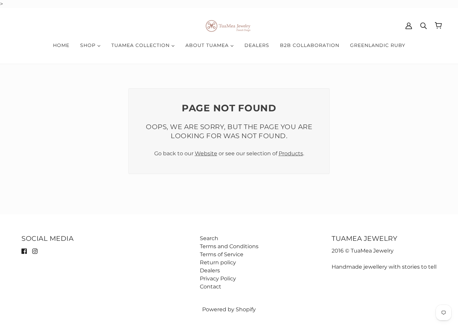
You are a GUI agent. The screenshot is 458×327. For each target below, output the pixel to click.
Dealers (210, 270)
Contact (210, 286)
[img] (24, 251)
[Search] (423, 25)
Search (209, 238)
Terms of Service (221, 254)
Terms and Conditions (229, 246)
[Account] (408, 25)
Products (291, 153)
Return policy (218, 262)
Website (206, 153)
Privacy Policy (218, 278)
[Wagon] (438, 25)
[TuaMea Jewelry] (229, 25)
